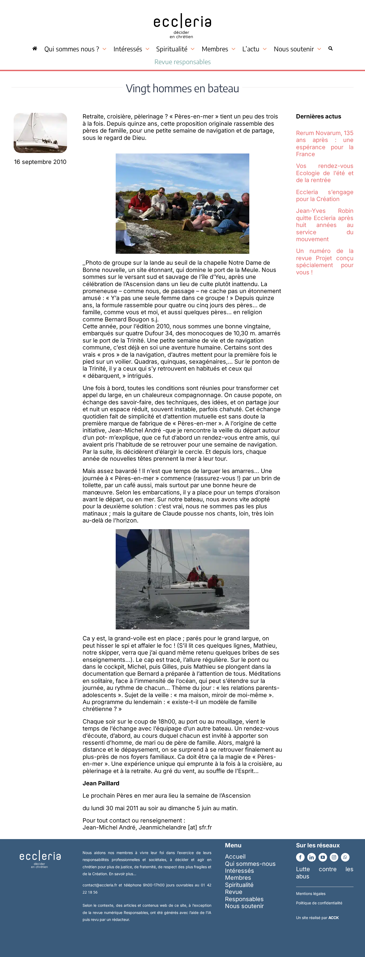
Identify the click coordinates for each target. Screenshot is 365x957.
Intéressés (239, 870)
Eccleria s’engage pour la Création (325, 195)
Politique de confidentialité (319, 903)
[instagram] (334, 857)
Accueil (235, 856)
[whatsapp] (345, 857)
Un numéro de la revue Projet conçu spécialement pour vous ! (325, 261)
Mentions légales (310, 893)
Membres (238, 877)
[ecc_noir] (182, 8)
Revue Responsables (244, 895)
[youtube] (323, 857)
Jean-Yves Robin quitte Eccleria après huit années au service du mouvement (325, 225)
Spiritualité (239, 884)
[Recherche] (330, 48)
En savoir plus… (122, 873)
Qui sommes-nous (250, 863)
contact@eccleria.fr (101, 885)
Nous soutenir (244, 905)
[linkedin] (311, 857)
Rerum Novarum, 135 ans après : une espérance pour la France (325, 143)
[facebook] (300, 857)
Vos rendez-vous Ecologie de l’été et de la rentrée (325, 172)
